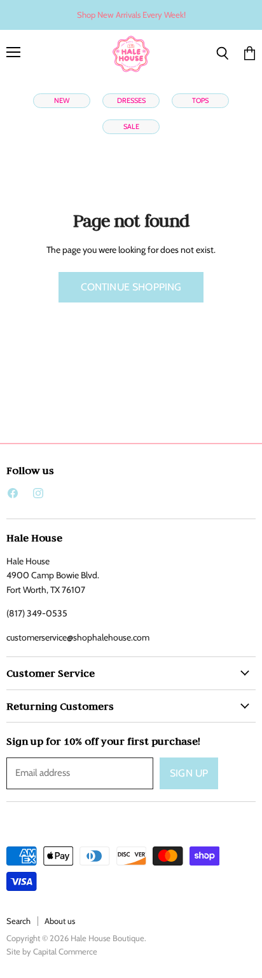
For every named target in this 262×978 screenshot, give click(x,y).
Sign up (189, 773)
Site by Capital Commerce (51, 951)
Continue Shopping (131, 287)
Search (18, 921)
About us (60, 921)
